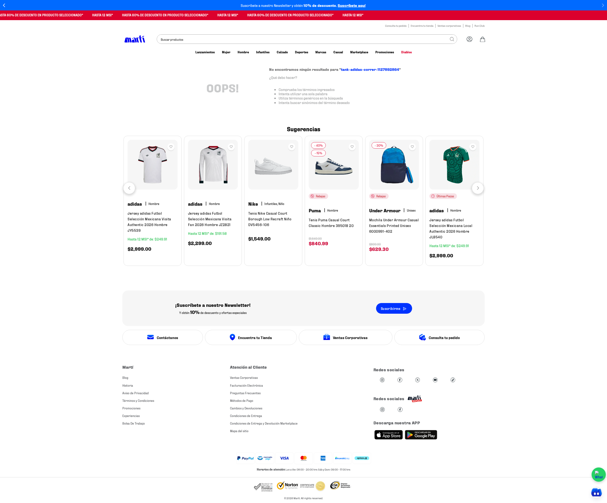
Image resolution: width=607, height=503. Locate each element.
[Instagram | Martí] (382, 380)
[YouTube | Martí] (435, 380)
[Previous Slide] (4, 5)
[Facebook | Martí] (400, 380)
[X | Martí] (417, 380)
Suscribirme (390, 308)
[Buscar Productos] (452, 39)
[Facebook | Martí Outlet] (400, 410)
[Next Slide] (603, 5)
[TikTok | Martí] (453, 380)
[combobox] (307, 39)
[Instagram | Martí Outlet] (382, 410)
